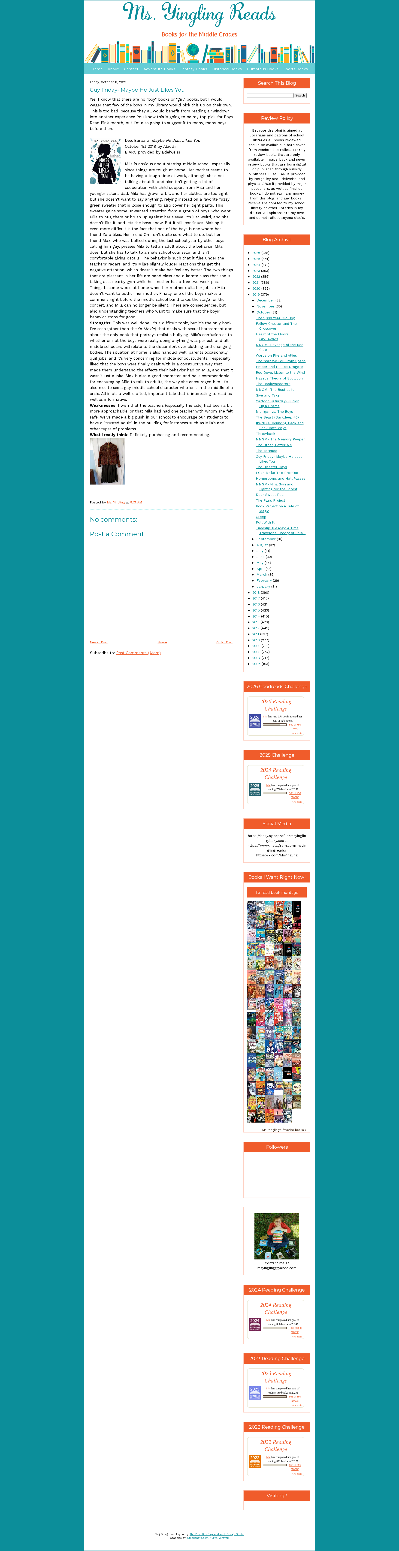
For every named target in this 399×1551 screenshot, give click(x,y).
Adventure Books (159, 69)
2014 (256, 616)
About (113, 69)
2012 (256, 628)
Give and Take (268, 395)
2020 (256, 288)
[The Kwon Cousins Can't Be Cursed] (289, 1077)
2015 (256, 610)
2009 (257, 646)
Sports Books (296, 69)
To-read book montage (276, 892)
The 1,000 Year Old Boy (275, 318)
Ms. (265, 716)
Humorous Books (262, 69)
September (267, 539)
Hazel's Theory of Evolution (279, 378)
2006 (257, 664)
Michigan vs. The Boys (274, 412)
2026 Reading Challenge (275, 704)
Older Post (224, 642)
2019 (256, 294)
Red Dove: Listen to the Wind (280, 372)
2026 (256, 253)
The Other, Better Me (274, 445)
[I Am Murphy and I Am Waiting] (253, 969)
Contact (131, 69)
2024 (257, 265)
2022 (256, 276)
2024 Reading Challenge (275, 1308)
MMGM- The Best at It (275, 390)
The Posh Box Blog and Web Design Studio (217, 1534)
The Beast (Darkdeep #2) (277, 417)
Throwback (265, 434)
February (265, 580)
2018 (256, 592)
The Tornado (266, 451)
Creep (261, 517)
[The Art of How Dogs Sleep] (280, 1089)
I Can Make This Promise (277, 473)
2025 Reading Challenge (275, 773)
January (264, 586)
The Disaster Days (271, 467)
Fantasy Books (193, 69)
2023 (256, 271)
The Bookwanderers (273, 384)
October (264, 312)
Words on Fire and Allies (276, 355)
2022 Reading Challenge (275, 1445)
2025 (256, 259)
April (261, 569)
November (266, 306)
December (266, 300)
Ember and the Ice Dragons (279, 367)
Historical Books (227, 69)
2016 (256, 604)
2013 (256, 622)
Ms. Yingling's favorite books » (284, 1130)
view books (297, 733)
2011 (256, 634)
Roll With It (265, 522)
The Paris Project (270, 500)
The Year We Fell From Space (281, 361)
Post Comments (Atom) (138, 653)
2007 (257, 658)
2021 (256, 282)
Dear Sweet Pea (270, 495)
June (261, 557)
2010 (256, 640)
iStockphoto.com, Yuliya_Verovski (208, 1537)
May (261, 563)
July (261, 551)
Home (97, 69)
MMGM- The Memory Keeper (280, 439)
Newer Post (99, 642)
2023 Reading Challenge (275, 1376)
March (262, 574)
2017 (256, 598)
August (263, 545)
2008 (257, 652)
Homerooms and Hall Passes (280, 478)
